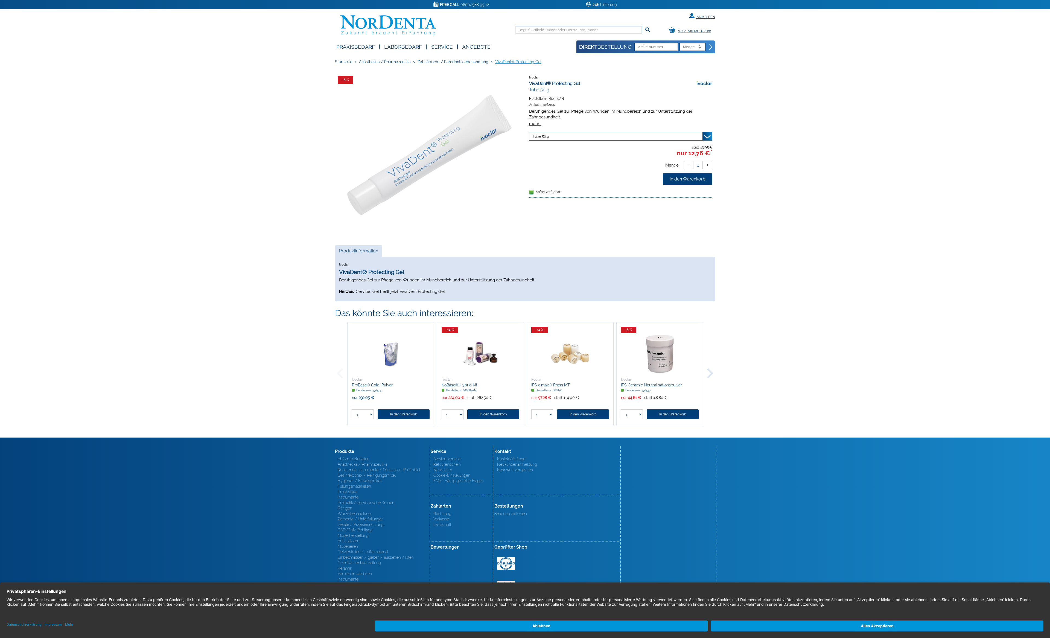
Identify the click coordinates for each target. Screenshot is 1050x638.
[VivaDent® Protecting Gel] (429, 155)
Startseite (343, 62)
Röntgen (345, 508)
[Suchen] (648, 30)
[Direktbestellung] (711, 47)
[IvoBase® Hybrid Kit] (480, 354)
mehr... (535, 123)
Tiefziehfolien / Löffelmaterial (363, 552)
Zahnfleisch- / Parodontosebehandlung (453, 62)
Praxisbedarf (355, 46)
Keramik (345, 568)
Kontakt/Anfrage (511, 459)
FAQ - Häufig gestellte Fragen (458, 481)
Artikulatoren (348, 541)
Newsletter (442, 470)
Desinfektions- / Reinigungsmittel (367, 475)
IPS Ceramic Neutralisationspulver (651, 385)
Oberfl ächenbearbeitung (359, 563)
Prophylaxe (347, 492)
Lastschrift (442, 524)
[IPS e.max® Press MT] (570, 354)
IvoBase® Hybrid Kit (459, 385)
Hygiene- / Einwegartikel (359, 481)
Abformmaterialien (353, 459)
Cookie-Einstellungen (451, 475)
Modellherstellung (353, 535)
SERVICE (442, 46)
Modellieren (348, 546)
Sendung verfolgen (510, 513)
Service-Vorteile (446, 459)
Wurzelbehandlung (354, 513)
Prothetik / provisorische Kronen (366, 502)
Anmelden (705, 17)
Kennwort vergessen (515, 470)
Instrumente (348, 497)
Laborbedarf (403, 46)
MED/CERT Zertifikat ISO (506, 563)
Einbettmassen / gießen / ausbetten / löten (376, 557)
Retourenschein (447, 464)
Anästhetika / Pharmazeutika (385, 62)
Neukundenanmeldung (517, 464)
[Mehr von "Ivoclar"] (704, 83)
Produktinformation (358, 252)
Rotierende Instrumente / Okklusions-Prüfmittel (379, 470)
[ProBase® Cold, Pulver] (391, 354)
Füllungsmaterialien (354, 486)
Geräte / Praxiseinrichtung (360, 524)
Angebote (476, 46)
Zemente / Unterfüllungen (361, 519)
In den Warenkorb (687, 179)
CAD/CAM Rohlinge (355, 530)
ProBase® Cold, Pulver (372, 385)
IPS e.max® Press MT (550, 385)
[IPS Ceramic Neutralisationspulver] (660, 354)
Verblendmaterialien (355, 574)
